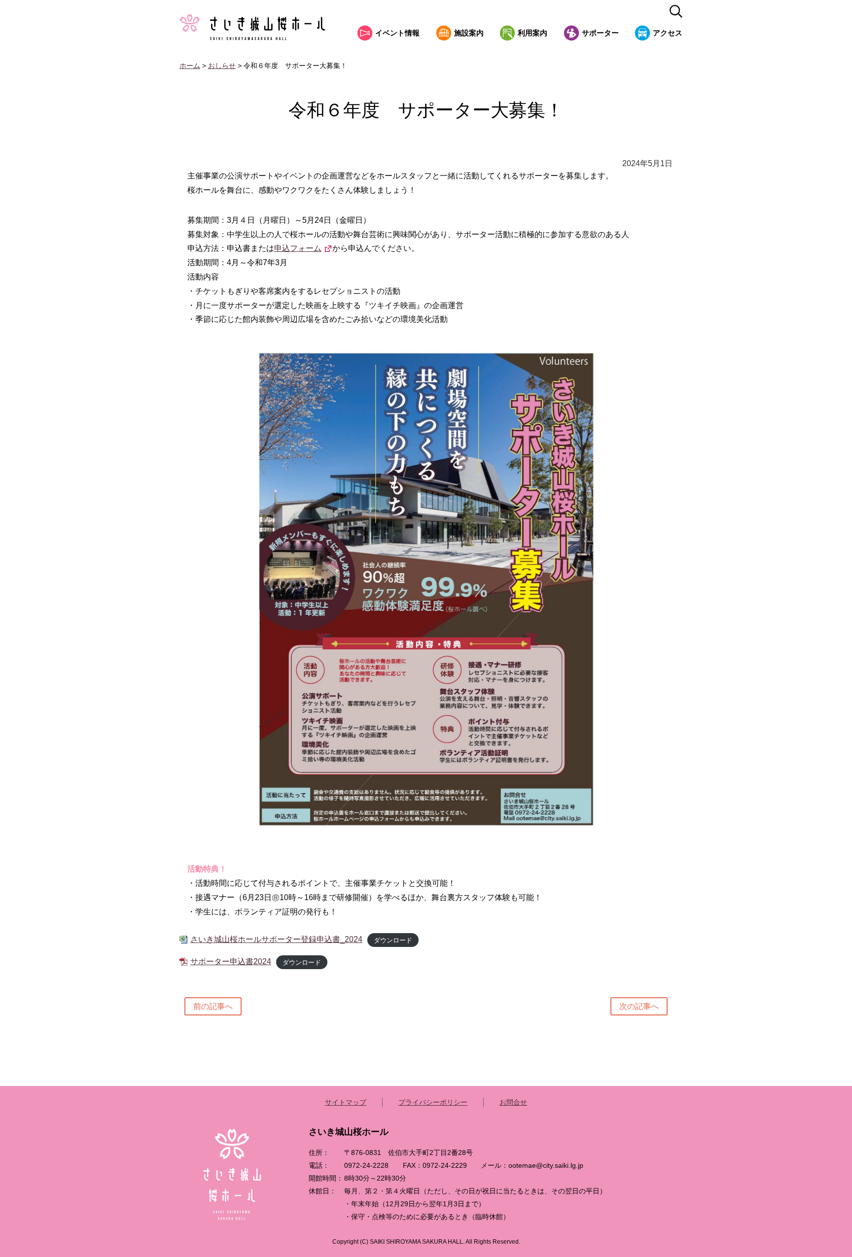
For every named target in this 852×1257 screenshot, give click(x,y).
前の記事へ (213, 1006)
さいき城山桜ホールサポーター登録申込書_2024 (276, 939)
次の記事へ (639, 1006)
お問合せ (513, 1102)
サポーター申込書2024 (230, 961)
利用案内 (532, 33)
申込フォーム (297, 248)
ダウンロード (393, 939)
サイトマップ (345, 1102)
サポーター (600, 33)
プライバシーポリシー (432, 1102)
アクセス (667, 33)
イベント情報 (397, 33)
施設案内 (469, 33)
